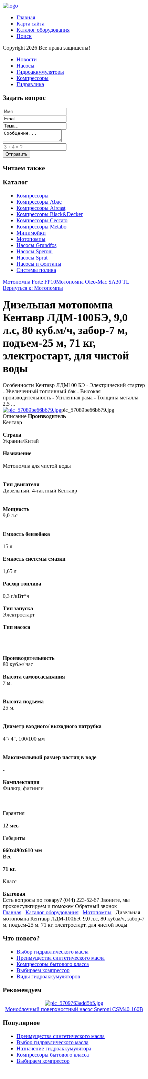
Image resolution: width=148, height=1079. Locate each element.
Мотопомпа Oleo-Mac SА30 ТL (92, 282)
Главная (26, 17)
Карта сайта (30, 24)
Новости (27, 59)
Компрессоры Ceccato (42, 220)
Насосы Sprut (32, 258)
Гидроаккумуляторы (40, 72)
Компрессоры (33, 78)
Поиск (24, 36)
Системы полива (36, 270)
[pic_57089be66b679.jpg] (32, 410)
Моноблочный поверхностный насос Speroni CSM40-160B (74, 1009)
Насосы (25, 66)
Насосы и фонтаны (39, 264)
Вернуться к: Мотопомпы (33, 288)
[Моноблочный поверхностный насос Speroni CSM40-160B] (74, 1003)
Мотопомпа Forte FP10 (29, 282)
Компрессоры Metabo (41, 227)
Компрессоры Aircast (41, 208)
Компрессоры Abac (39, 202)
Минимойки (31, 233)
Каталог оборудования (43, 30)
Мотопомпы (31, 239)
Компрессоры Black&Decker (50, 214)
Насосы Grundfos (36, 245)
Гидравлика (30, 84)
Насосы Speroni (35, 251)
